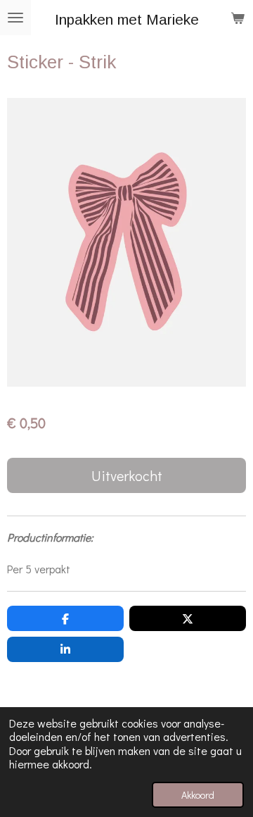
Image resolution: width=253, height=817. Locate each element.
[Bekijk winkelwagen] (237, 17)
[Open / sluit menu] (15, 17)
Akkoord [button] (197, 795)
